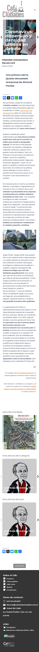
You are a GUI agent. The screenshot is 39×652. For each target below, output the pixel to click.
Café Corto (11, 584)
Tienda (11, 627)
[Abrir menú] (35, 9)
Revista (9, 587)
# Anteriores (11, 590)
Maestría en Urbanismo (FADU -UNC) (20, 630)
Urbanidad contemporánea (15, 60)
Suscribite (19, 566)
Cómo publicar (12, 581)
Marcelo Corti (8, 63)
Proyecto (10, 579)
